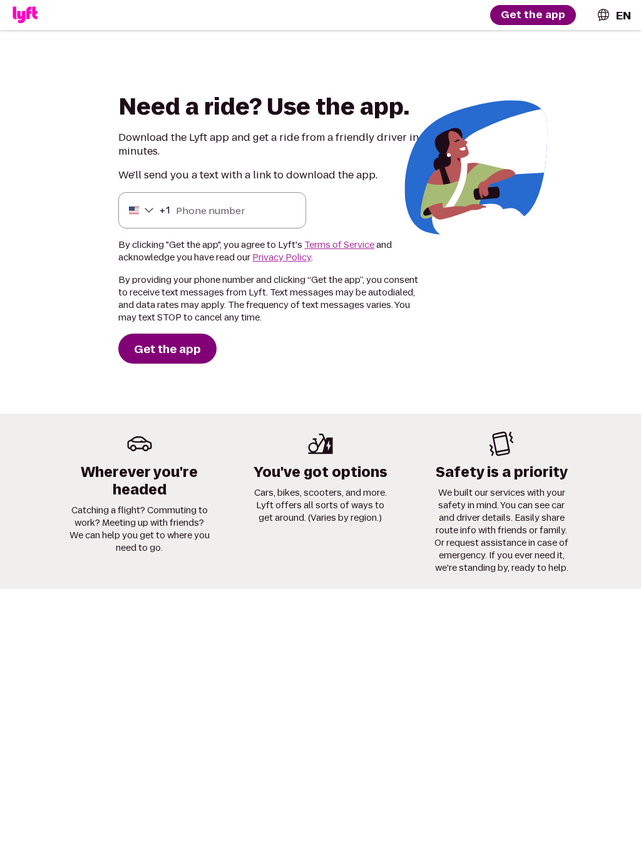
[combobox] (613, 15)
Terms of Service (339, 244)
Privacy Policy (281, 257)
